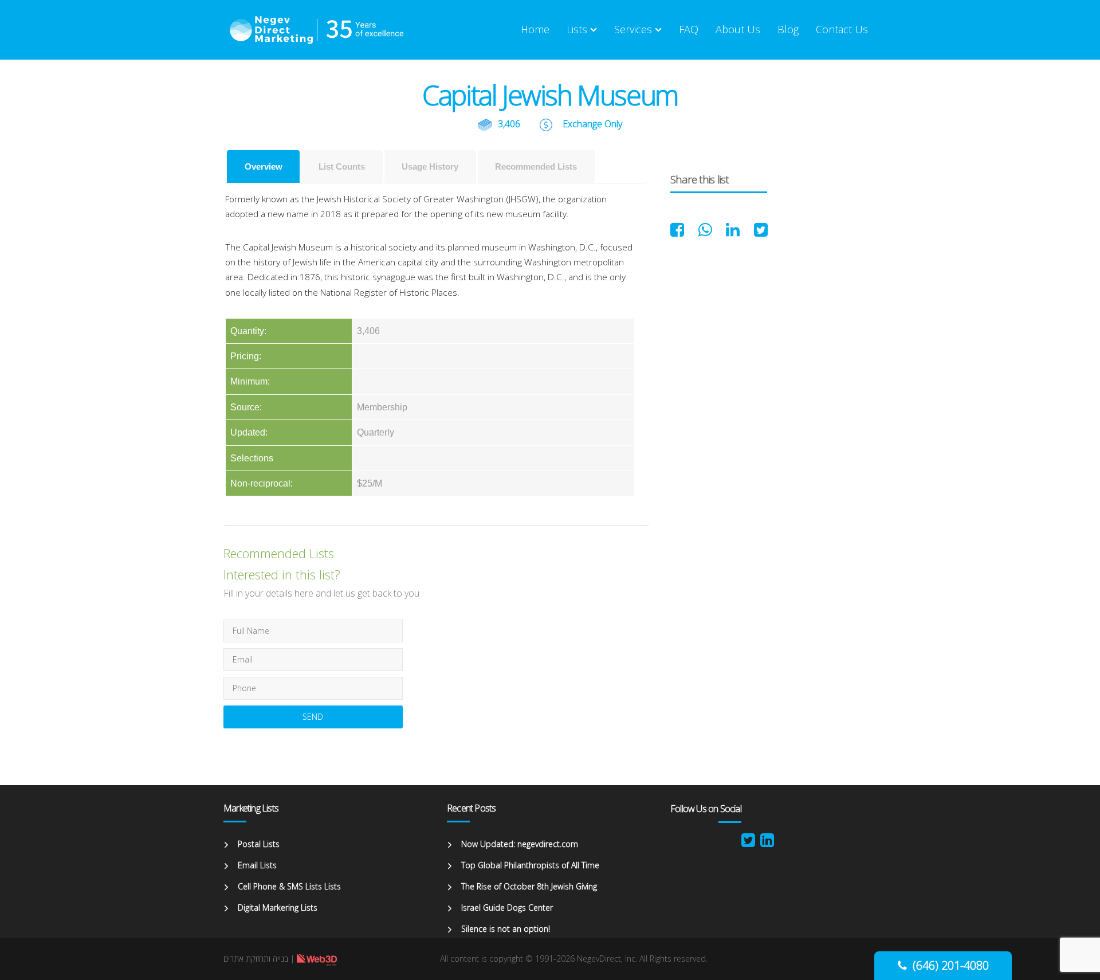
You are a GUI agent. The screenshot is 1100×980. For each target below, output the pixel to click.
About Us (738, 29)
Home (535, 29)
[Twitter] (748, 842)
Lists (577, 29)
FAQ (688, 29)
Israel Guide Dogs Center (507, 907)
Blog (788, 29)
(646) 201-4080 (951, 965)
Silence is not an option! (505, 928)
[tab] (263, 166)
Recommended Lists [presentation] (536, 166)
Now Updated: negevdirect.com (519, 843)
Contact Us (842, 29)
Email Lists (257, 865)
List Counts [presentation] (342, 166)
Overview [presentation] (263, 166)
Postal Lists (259, 843)
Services (633, 29)
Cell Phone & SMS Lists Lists (289, 886)
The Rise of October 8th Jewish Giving (529, 886)
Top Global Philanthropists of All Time (530, 865)
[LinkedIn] (767, 842)
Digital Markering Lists (277, 907)
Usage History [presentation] (430, 166)
